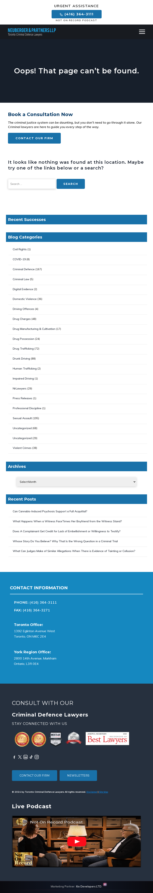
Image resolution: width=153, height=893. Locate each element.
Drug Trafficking (23, 348)
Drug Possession (23, 339)
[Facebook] (14, 757)
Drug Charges (22, 319)
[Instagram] (36, 757)
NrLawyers (19, 388)
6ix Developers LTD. (89, 886)
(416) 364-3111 (78, 14)
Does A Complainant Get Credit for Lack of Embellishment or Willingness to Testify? (67, 531)
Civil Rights (20, 249)
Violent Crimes (22, 448)
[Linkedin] (25, 757)
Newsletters (78, 775)
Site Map (103, 791)
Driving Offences (23, 309)
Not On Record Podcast (76, 20)
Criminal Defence (24, 269)
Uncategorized (22, 428)
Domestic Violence (25, 299)
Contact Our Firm (34, 138)
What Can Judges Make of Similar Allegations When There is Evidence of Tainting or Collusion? (74, 551)
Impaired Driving (23, 378)
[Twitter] (20, 757)
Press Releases (22, 398)
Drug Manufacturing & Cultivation (34, 329)
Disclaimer (91, 791)
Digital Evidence (23, 289)
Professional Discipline (27, 408)
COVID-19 (19, 259)
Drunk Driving (21, 358)
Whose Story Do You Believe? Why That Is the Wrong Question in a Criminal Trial (65, 541)
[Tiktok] (31, 757)
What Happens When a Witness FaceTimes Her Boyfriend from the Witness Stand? (67, 521)
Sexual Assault (22, 418)
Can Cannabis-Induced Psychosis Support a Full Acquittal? (50, 511)
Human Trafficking (25, 368)
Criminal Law (21, 279)
